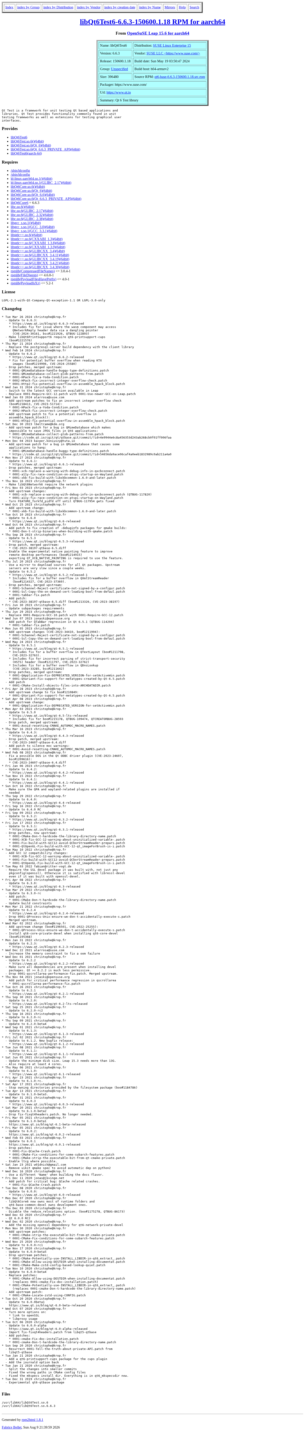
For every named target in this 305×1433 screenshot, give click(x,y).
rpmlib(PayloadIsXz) (25, 283)
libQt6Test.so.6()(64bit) (27, 141)
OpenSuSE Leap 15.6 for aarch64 (158, 33)
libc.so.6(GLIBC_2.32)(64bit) (32, 215)
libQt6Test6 (19, 137)
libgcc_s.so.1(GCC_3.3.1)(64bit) (34, 231)
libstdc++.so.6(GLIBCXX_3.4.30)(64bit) (40, 267)
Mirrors (170, 7)
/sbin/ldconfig (20, 170)
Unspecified (119, 69)
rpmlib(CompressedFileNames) (33, 271)
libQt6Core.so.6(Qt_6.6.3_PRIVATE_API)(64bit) (46, 199)
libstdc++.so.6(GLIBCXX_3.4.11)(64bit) (40, 255)
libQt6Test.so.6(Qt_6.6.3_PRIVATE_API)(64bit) (45, 149)
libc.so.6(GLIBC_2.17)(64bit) (32, 211)
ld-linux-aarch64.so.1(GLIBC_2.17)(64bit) (41, 183)
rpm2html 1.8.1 (32, 1420)
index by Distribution (58, 7)
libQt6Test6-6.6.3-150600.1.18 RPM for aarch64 (152, 22)
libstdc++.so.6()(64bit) (26, 235)
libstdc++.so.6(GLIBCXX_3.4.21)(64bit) (40, 263)
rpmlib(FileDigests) (24, 275)
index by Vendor (88, 7)
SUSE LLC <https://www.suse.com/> (173, 53)
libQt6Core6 (19, 203)
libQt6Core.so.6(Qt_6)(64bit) (31, 191)
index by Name (150, 7)
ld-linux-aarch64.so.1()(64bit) (31, 178)
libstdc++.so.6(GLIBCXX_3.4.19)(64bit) (40, 259)
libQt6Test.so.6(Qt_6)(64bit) (31, 145)
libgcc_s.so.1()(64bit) (26, 223)
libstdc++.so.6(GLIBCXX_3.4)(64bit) (38, 251)
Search (194, 7)
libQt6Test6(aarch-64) (26, 153)
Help (182, 7)
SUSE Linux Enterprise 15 (172, 45)
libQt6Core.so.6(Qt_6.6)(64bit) (33, 195)
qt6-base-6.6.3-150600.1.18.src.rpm (180, 77)
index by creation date (119, 7)
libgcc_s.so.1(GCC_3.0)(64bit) (32, 227)
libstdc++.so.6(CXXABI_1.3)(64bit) (37, 239)
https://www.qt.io (119, 92)
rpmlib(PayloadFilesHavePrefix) (33, 279)
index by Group (28, 7)
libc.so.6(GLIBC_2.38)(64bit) (32, 219)
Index (9, 7)
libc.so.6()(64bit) (22, 207)
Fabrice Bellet (11, 1427)
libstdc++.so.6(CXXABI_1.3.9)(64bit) (38, 247)
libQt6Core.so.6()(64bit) (28, 187)
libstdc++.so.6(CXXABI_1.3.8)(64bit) (38, 243)
